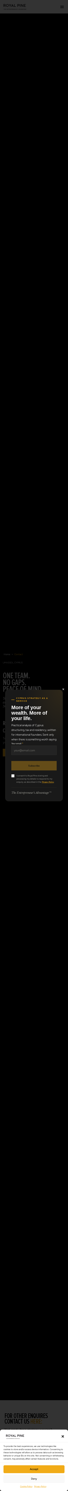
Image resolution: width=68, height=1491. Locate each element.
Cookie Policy (26, 1486)
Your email (17, 744)
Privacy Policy (40, 1486)
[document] (34, 745)
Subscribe (34, 765)
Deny (34, 1478)
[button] (63, 1436)
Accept (34, 1469)
